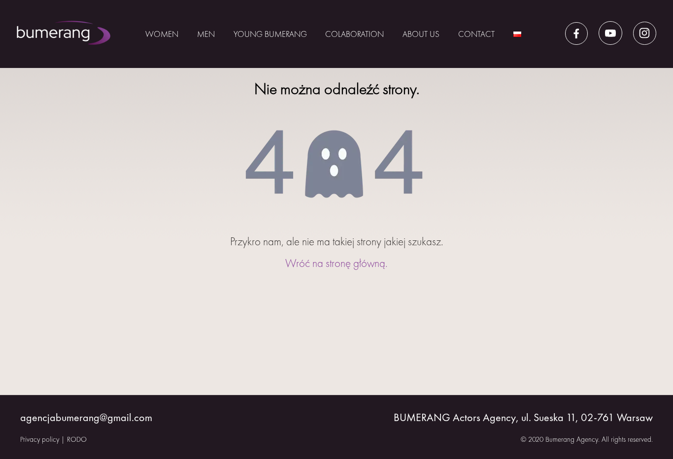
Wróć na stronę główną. (336, 263)
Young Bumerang (270, 34)
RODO (77, 439)
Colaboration (354, 34)
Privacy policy (39, 439)
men (206, 34)
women (161, 34)
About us (421, 34)
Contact (476, 34)
